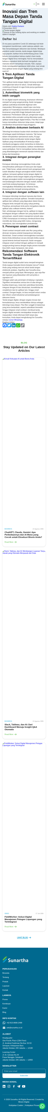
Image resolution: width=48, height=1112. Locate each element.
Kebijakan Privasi (32, 1105)
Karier (4, 1008)
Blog (4, 1012)
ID (34, 4)
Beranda (5, 973)
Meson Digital (23, 1102)
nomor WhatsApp (15, 320)
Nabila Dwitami (18, 26)
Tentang (5, 977)
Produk (5, 982)
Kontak (5, 990)
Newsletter (9, 1066)
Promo (5, 999)
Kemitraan (6, 1004)
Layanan (5, 986)
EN (38, 4)
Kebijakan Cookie (16, 1105)
